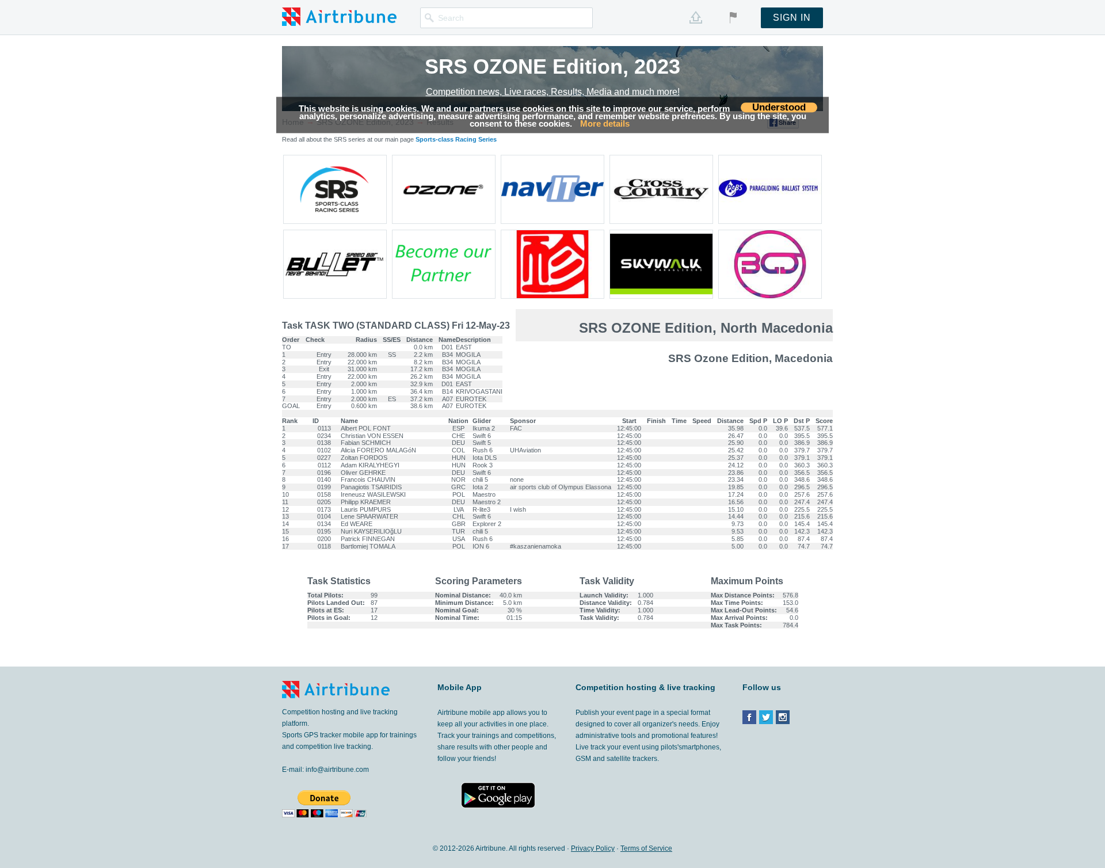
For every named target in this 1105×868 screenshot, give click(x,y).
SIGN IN (792, 17)
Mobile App (459, 687)
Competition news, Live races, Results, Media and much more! (553, 92)
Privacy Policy (593, 848)
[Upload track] (695, 17)
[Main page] (339, 16)
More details (605, 124)
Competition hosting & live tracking (645, 688)
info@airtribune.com (337, 770)
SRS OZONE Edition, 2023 (552, 66)
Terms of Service (646, 848)
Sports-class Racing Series (456, 139)
